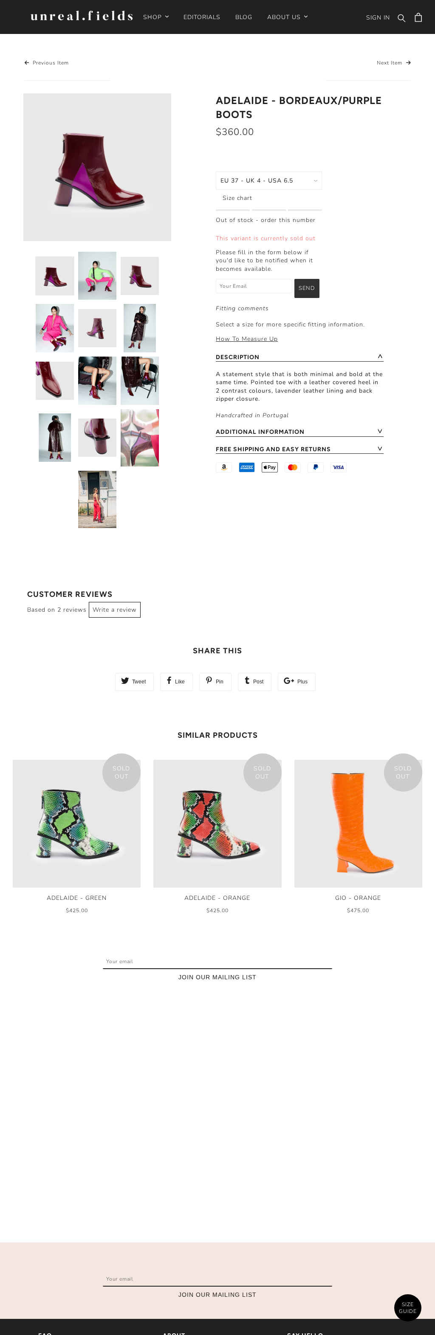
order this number (288, 220)
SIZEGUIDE (408, 1308)
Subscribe (306, 964)
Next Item (390, 62)
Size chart (237, 198)
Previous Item (50, 62)
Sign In (378, 18)
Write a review (115, 610)
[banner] (82, 16)
